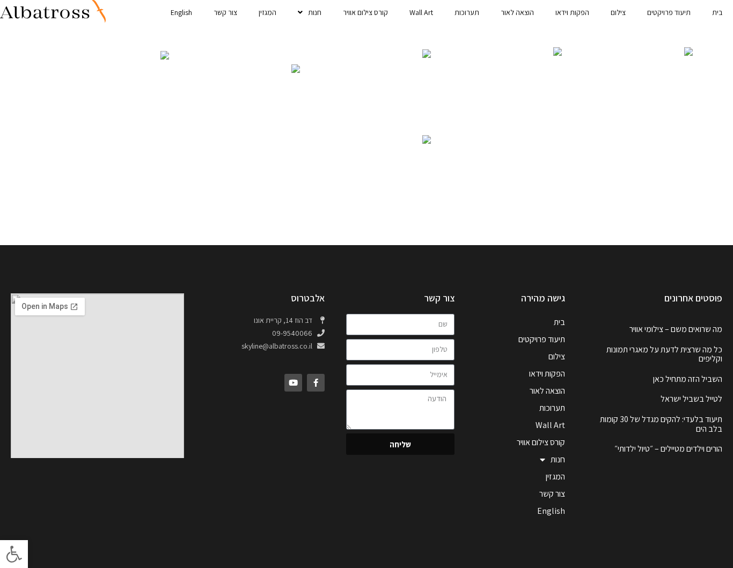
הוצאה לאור (517, 12)
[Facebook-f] (316, 383)
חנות (314, 12)
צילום (618, 12)
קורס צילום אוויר (365, 12)
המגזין (267, 12)
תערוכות (467, 12)
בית (717, 12)
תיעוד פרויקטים (669, 12)
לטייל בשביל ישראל (691, 398)
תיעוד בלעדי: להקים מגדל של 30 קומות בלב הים (661, 424)
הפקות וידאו (572, 12)
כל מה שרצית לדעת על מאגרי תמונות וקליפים (664, 354)
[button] (14, 554)
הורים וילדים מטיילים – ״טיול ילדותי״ (668, 448)
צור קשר (225, 12)
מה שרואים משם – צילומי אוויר (675, 329)
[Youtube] (293, 383)
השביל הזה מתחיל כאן (687, 379)
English (181, 12)
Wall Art (421, 12)
